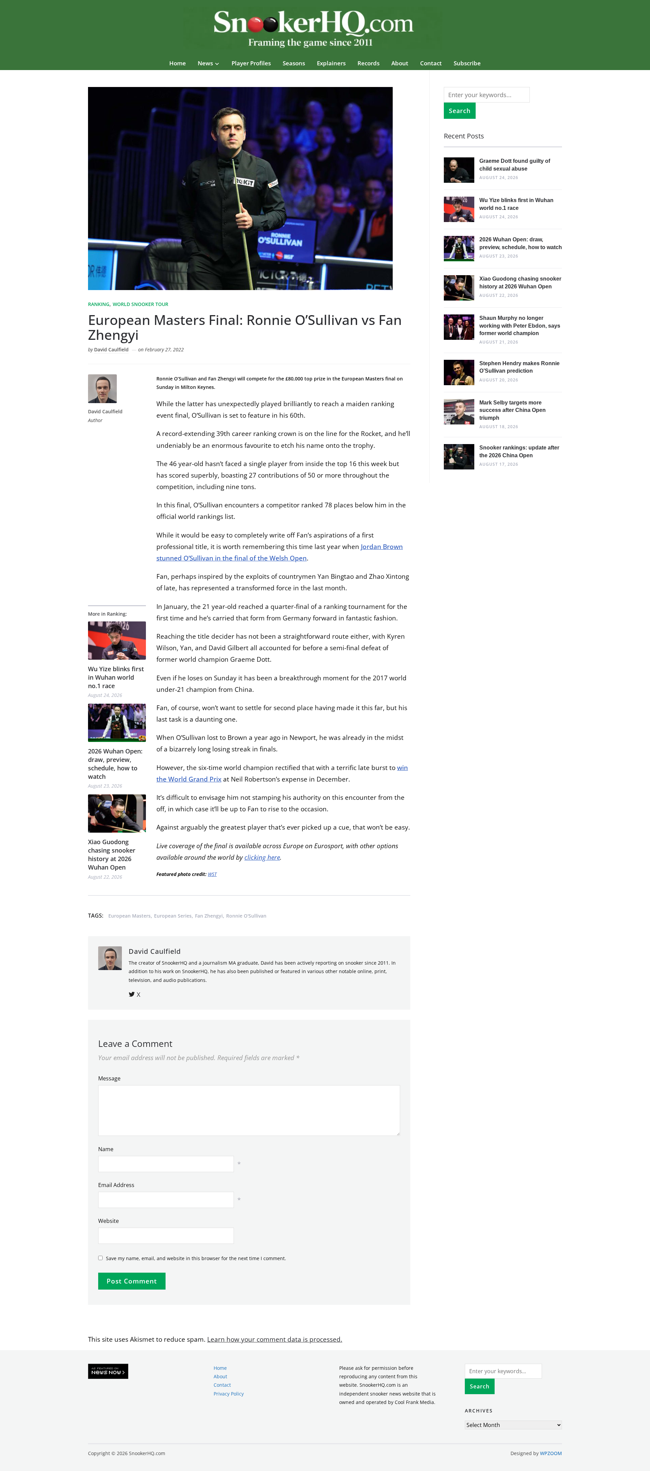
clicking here (262, 857)
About (399, 63)
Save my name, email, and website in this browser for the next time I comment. (196, 1258)
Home (177, 63)
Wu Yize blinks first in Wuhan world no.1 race (116, 677)
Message (109, 1078)
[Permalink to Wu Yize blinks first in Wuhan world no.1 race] (117, 640)
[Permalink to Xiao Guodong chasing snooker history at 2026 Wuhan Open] (117, 813)
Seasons (294, 63)
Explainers (331, 63)
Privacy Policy (229, 1393)
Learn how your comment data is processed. (274, 1339)
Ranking (98, 304)
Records (369, 63)
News (205, 63)
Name (105, 1149)
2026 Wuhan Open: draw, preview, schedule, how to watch (115, 764)
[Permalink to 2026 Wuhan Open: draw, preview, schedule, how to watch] (117, 723)
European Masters (129, 916)
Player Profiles (251, 63)
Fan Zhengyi (209, 916)
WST (212, 874)
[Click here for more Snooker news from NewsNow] (108, 1372)
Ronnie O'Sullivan (246, 916)
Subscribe (467, 63)
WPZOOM (551, 1453)
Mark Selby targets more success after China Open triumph (512, 410)
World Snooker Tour (140, 304)
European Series (173, 916)
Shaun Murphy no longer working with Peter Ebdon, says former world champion (519, 325)
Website (108, 1221)
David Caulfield (111, 349)
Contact (431, 63)
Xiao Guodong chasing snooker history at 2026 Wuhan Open (111, 855)
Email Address (116, 1185)
